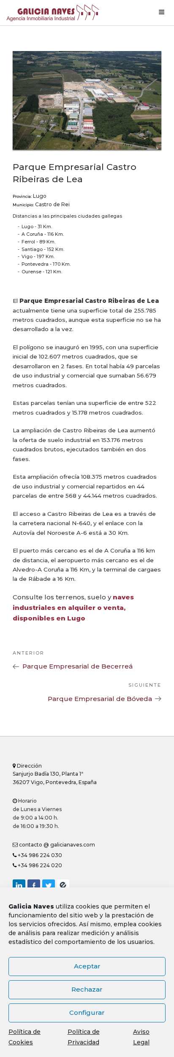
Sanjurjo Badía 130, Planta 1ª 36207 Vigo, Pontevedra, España (55, 774)
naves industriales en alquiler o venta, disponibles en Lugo (73, 607)
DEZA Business (63, 885)
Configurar (87, 1012)
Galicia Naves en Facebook (33, 885)
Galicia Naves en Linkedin (19, 885)
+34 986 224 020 (39, 865)
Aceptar (87, 966)
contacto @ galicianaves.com (56, 844)
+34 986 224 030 (39, 855)
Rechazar (87, 989)
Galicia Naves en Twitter (48, 885)
